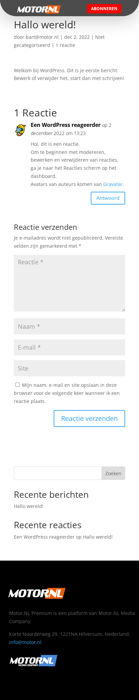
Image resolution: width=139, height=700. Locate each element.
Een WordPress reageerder (66, 125)
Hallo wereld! (29, 506)
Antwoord (107, 197)
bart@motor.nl (42, 37)
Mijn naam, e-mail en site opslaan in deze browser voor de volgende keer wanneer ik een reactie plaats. (67, 393)
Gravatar (113, 184)
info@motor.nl (25, 642)
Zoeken (113, 473)
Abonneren (104, 8)
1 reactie (65, 45)
